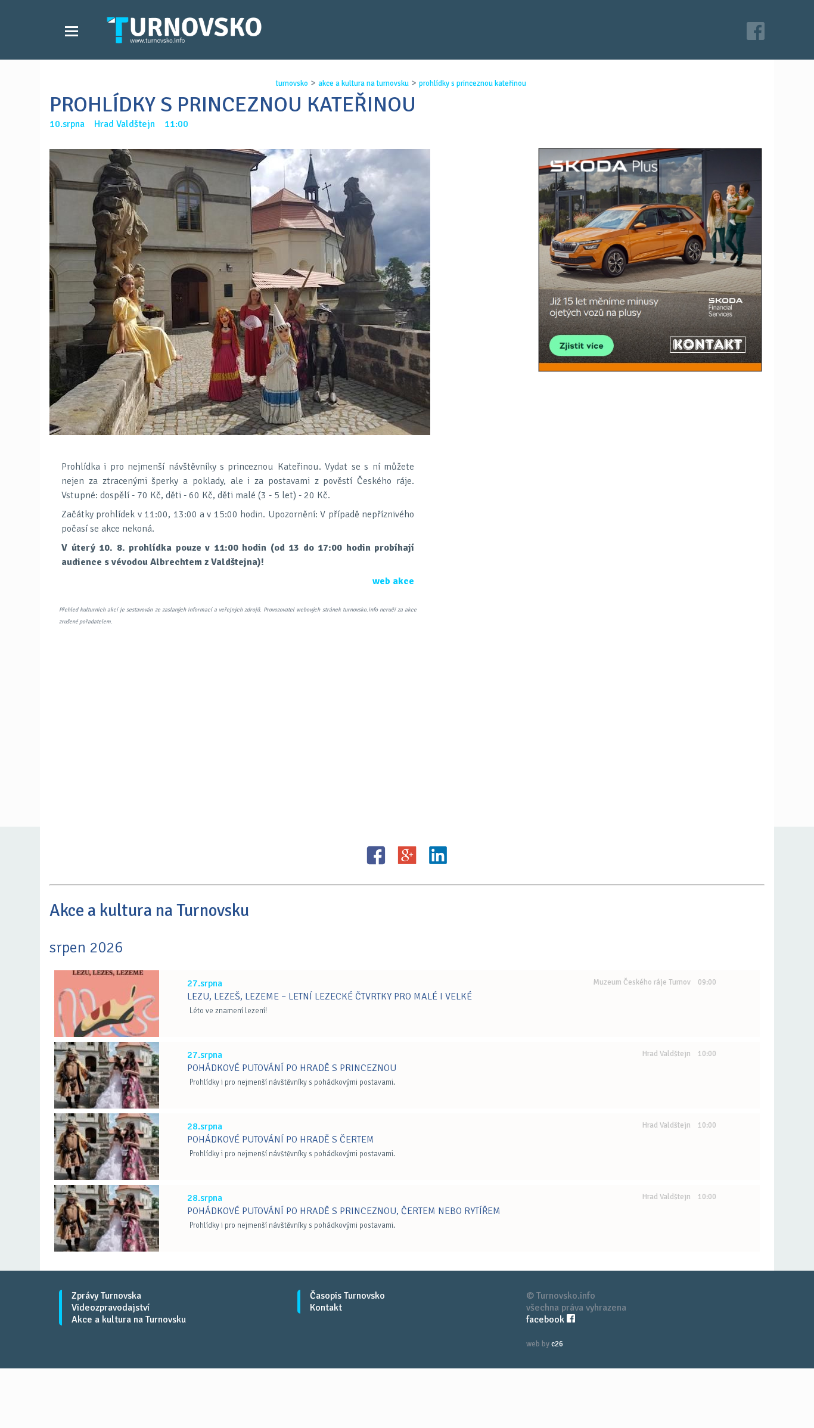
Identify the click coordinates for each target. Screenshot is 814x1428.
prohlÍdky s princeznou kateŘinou (472, 83)
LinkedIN (438, 855)
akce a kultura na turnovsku (363, 83)
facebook (546, 1319)
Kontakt (326, 1308)
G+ (407, 855)
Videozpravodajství (111, 1308)
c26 (557, 1344)
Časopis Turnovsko (347, 1296)
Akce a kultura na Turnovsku (129, 1319)
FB (376, 855)
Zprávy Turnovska (106, 1296)
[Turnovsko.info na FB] (756, 32)
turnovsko (292, 83)
